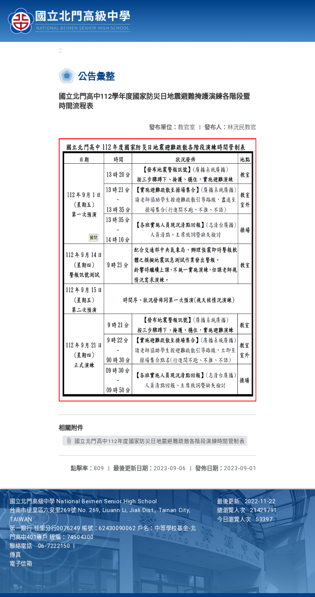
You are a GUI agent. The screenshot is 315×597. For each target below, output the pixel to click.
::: (60, 50)
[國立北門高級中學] (69, 21)
